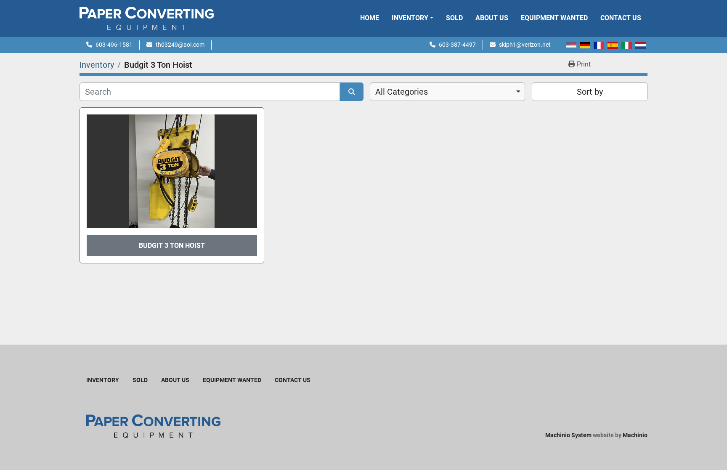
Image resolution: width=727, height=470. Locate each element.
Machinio (635, 435)
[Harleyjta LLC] (153, 426)
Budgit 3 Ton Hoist (172, 246)
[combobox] (447, 91)
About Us (491, 18)
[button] (412, 18)
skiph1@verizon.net (525, 44)
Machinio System (568, 435)
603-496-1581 (114, 44)
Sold (454, 18)
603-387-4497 (457, 44)
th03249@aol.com (180, 44)
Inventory (410, 18)
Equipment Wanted (554, 18)
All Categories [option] (401, 92)
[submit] (352, 91)
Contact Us (620, 18)
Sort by (590, 92)
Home (369, 18)
